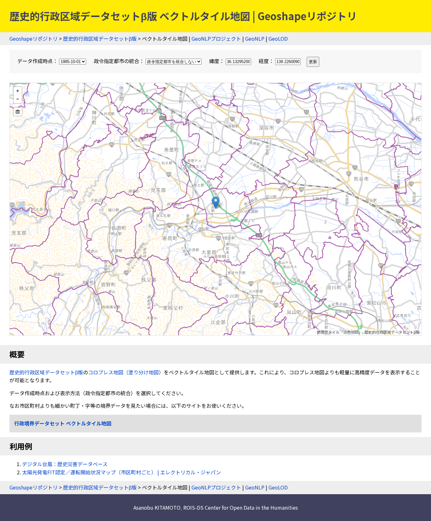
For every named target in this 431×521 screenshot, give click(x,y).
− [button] (18, 99)
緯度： (217, 61)
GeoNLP (254, 38)
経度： (267, 61)
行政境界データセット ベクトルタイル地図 (62, 423)
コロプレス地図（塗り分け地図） (126, 372)
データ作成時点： (38, 61)
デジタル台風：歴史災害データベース (65, 464)
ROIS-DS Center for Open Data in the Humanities (240, 507)
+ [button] (18, 91)
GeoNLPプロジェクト (216, 38)
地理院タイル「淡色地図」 (339, 332)
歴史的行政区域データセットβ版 (100, 38)
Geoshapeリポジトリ (33, 38)
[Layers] (18, 112)
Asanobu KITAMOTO (156, 507)
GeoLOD (278, 38)
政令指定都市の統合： (119, 61)
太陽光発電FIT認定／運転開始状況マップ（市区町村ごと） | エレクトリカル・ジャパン (121, 472)
